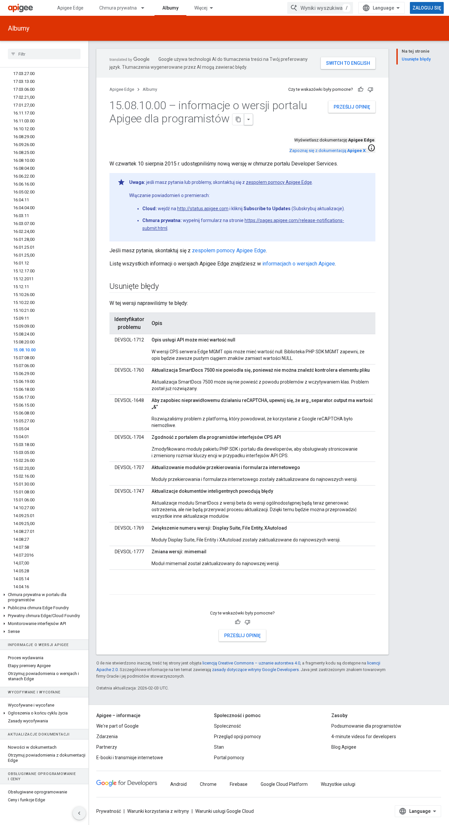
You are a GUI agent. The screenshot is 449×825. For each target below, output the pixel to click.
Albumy (170, 8)
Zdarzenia (107, 736)
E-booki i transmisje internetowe (129, 757)
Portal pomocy (229, 757)
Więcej (200, 8)
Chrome (208, 784)
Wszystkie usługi (338, 784)
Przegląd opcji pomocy (237, 736)
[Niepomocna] (370, 89)
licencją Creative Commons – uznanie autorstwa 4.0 (251, 663)
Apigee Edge (70, 8)
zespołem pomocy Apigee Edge (279, 182)
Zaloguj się (427, 8)
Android (178, 784)
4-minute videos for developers (363, 736)
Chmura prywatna (118, 8)
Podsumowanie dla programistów (366, 726)
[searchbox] (44, 54)
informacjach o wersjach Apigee (298, 264)
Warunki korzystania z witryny (158, 811)
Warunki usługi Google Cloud (224, 811)
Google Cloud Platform (284, 784)
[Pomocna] (361, 89)
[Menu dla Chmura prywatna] (145, 8)
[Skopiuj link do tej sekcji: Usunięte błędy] (165, 287)
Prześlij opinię (352, 107)
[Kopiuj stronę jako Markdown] (238, 119)
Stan (219, 747)
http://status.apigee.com (202, 208)
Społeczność (227, 726)
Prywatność (108, 811)
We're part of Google (117, 726)
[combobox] (320, 8)
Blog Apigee (343, 747)
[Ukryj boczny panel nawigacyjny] (79, 813)
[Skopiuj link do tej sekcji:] (116, 589)
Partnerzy (106, 747)
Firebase (239, 784)
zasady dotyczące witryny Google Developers (255, 669)
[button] (44, 597)
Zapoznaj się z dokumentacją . (327, 150)
